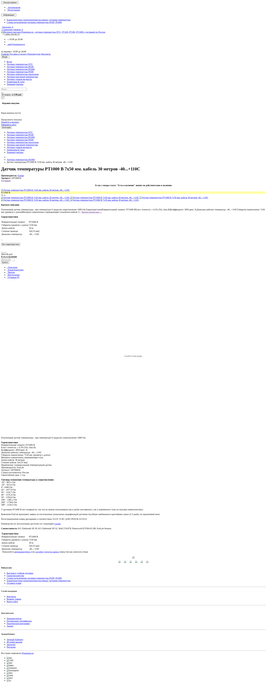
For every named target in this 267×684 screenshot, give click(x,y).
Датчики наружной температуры (22, 77)
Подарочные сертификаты (19, 621)
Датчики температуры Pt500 (20, 72)
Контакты (11, 596)
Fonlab (21, 175)
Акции (10, 626)
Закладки (11, 644)
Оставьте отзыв (14, 583)
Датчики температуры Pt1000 (21, 69)
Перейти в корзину (10, 122)
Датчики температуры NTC (20, 64)
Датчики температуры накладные (23, 74)
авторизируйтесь (22, 552)
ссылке (57, 524)
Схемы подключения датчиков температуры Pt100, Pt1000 (34, 22)
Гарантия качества (15, 575)
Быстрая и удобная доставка (20, 573)
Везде (9, 62)
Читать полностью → (91, 212)
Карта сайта (12, 601)
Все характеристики (10, 244)
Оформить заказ (8, 124)
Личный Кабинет (15, 639)
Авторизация (13, 7)
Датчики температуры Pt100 (20, 67)
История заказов (14, 642)
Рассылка (11, 647)
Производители (14, 618)
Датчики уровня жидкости (19, 79)
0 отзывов (6, 180)
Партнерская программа (18, 623)
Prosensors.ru (28, 653)
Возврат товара (14, 599)
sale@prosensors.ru (16, 44)
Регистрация (13, 10)
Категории (6, 127)
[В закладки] (2, 252)
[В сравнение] (5, 252)
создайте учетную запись (47, 552)
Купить (5, 262)
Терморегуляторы (15, 84)
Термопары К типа (15, 82)
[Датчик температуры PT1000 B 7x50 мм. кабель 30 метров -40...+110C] (35, 190)
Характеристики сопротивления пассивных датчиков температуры (39, 20)
